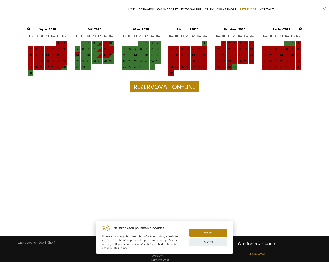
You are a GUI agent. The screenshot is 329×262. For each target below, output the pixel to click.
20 (111, 55)
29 (83, 67)
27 (111, 61)
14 (77, 55)
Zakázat (208, 242)
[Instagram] (324, 9)
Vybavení (146, 9)
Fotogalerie (191, 9)
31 (30, 73)
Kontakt (267, 9)
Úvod (130, 9)
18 (99, 55)
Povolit (208, 232)
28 (77, 67)
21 (77, 61)
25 (99, 61)
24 (94, 61)
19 (124, 61)
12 (124, 55)
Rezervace (248, 9)
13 (130, 55)
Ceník (209, 9)
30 (64, 67)
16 (88, 55)
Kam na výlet (167, 9)
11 (100, 49)
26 (105, 61)
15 (83, 55)
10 (94, 49)
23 (88, 61)
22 (83, 61)
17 (94, 55)
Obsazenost (226, 9)
